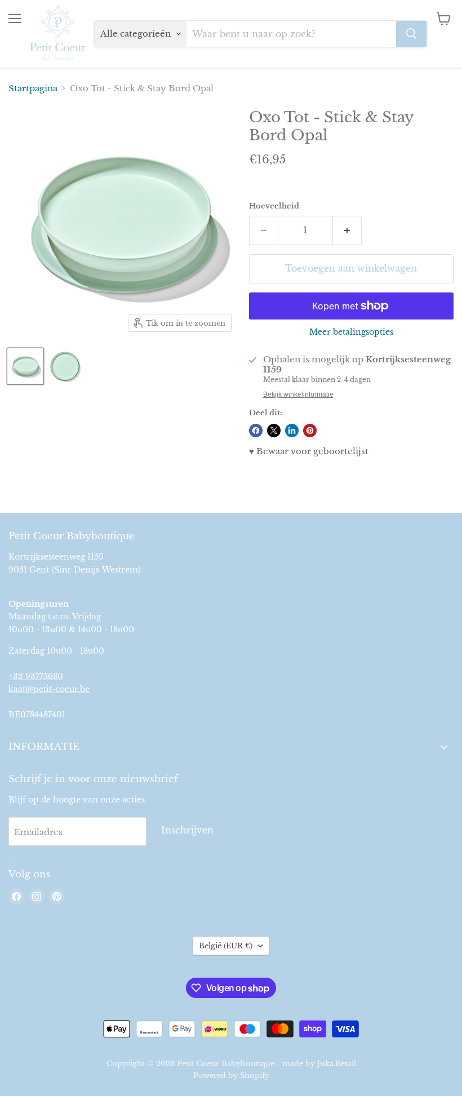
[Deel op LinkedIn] (292, 430)
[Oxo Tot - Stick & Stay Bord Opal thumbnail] (25, 366)
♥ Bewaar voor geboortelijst (308, 451)
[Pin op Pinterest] (310, 430)
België (225, 946)
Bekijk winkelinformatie (298, 394)
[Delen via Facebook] (256, 430)
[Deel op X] (274, 430)
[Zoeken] (411, 34)
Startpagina (32, 88)
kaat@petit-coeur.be (49, 689)
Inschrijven (187, 830)
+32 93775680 (35, 676)
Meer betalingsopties (351, 331)
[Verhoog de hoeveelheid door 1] (347, 230)
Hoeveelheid (274, 206)
